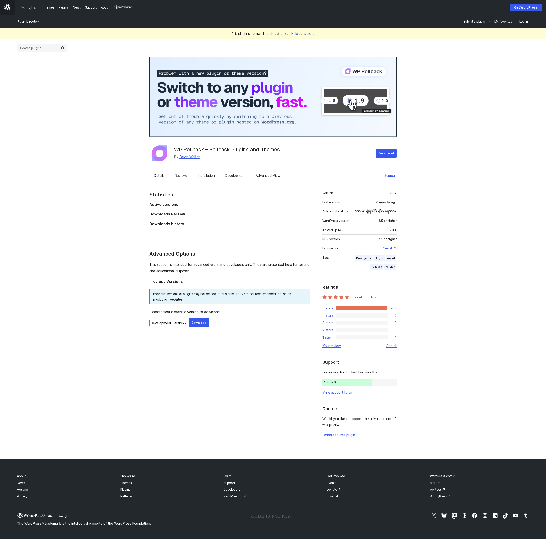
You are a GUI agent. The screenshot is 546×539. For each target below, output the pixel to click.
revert (391, 258)
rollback (377, 266)
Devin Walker (189, 157)
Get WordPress (526, 7)
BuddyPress (440, 496)
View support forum (337, 392)
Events (331, 483)
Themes (126, 483)
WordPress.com (443, 476)
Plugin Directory (28, 21)
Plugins (125, 489)
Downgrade (363, 258)
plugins (379, 258)
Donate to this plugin (338, 435)
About (21, 476)
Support (390, 175)
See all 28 (390, 248)
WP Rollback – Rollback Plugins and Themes (227, 149)
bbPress (437, 489)
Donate (334, 489)
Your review (331, 346)
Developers (232, 489)
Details (159, 175)
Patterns (126, 496)
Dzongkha (64, 516)
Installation (206, 175)
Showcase (127, 476)
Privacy (22, 496)
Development (235, 175)
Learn (227, 476)
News (21, 483)
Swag (332, 496)
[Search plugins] (62, 48)
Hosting (22, 489)
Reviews (181, 175)
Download (386, 153)
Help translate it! (303, 33)
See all (391, 346)
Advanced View (268, 175)
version (390, 266)
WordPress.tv (235, 496)
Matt (435, 483)
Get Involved (336, 476)
